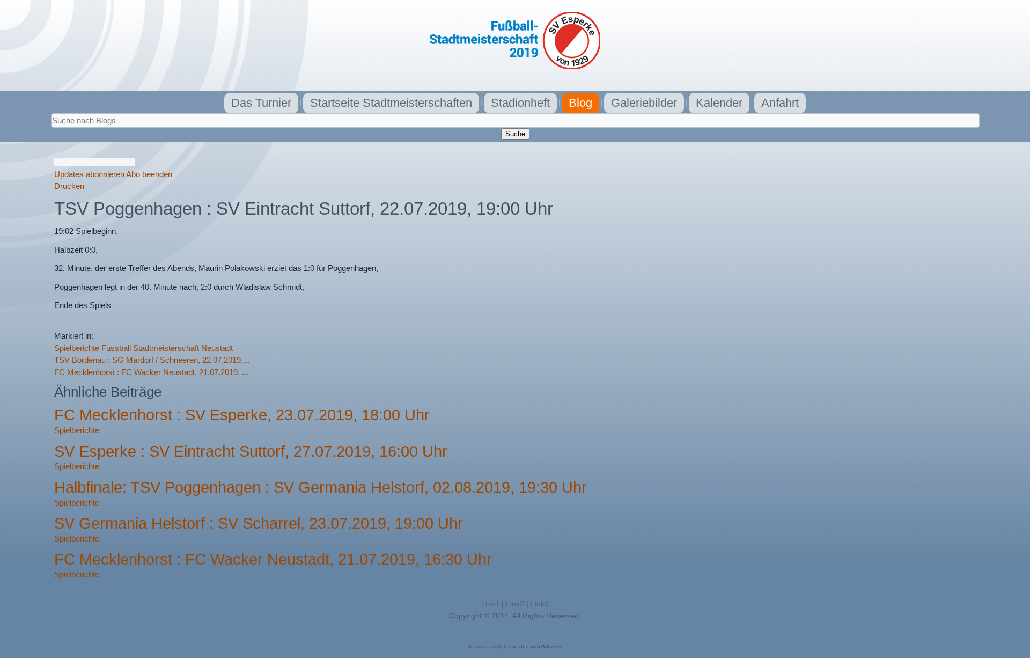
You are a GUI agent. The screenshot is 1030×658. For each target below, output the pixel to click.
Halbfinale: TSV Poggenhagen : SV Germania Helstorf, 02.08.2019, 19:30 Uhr (320, 487)
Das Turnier (261, 102)
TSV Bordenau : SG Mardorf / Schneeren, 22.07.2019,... (151, 359)
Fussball (116, 348)
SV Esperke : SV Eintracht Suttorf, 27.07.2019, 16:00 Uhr (250, 451)
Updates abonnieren (89, 174)
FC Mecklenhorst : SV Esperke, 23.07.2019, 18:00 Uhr (242, 414)
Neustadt (217, 348)
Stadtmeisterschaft (166, 348)
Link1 (490, 603)
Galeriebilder (644, 102)
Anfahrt (780, 102)
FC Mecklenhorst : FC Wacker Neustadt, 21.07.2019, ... (151, 372)
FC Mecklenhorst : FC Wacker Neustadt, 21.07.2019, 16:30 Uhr (273, 559)
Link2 (515, 603)
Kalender (719, 102)
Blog (580, 102)
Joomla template (488, 646)
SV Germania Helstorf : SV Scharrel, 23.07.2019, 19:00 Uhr (258, 523)
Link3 (540, 603)
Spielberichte (76, 348)
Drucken (69, 186)
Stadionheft (520, 102)
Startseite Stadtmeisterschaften (391, 102)
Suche (515, 134)
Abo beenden (149, 174)
